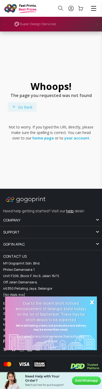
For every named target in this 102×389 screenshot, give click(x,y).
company (11, 220)
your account (76, 138)
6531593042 (21, 319)
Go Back (25, 107)
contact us (15, 256)
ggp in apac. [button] (14, 244)
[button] (93, 8)
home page (43, 138)
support (11, 232)
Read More (74, 25)
